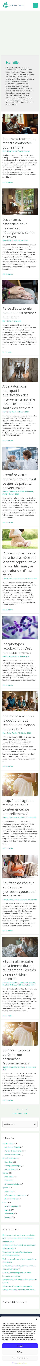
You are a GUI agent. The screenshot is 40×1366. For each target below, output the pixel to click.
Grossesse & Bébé (16, 492)
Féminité (12, 657)
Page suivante (20, 1113)
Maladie (8, 1210)
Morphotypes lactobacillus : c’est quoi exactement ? (17, 648)
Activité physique (11, 1206)
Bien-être (8, 1162)
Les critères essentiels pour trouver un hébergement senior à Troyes (18, 228)
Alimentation (7, 983)
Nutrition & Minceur (10, 985)
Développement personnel (15, 1195)
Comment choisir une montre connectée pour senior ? (19, 143)
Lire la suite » (7, 182)
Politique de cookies (19, 1363)
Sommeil (8, 1217)
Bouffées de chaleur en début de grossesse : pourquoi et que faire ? (18, 889)
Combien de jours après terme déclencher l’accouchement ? (16, 1056)
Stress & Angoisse (12, 1199)
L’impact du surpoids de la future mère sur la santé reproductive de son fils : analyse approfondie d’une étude (19, 564)
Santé (4, 494)
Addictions (9, 1192)
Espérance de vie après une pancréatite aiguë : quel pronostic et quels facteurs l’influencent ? (18, 1238)
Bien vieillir (6, 151)
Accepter (20, 1346)
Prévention (29, 492)
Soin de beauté (11, 1169)
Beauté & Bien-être (10, 1158)
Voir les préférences (20, 1358)
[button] (37, 1319)
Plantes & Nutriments (13, 1151)
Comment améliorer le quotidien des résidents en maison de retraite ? (18, 722)
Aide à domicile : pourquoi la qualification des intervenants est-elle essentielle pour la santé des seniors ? (18, 397)
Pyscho (5, 1188)
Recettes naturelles (12, 1155)
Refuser (20, 1352)
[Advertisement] (20, 32)
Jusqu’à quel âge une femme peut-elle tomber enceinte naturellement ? (18, 807)
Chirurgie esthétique (13, 1166)
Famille (14, 151)
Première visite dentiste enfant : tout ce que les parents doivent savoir (19, 481)
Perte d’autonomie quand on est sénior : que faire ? (19, 312)
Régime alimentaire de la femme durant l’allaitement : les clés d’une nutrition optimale (19, 970)
